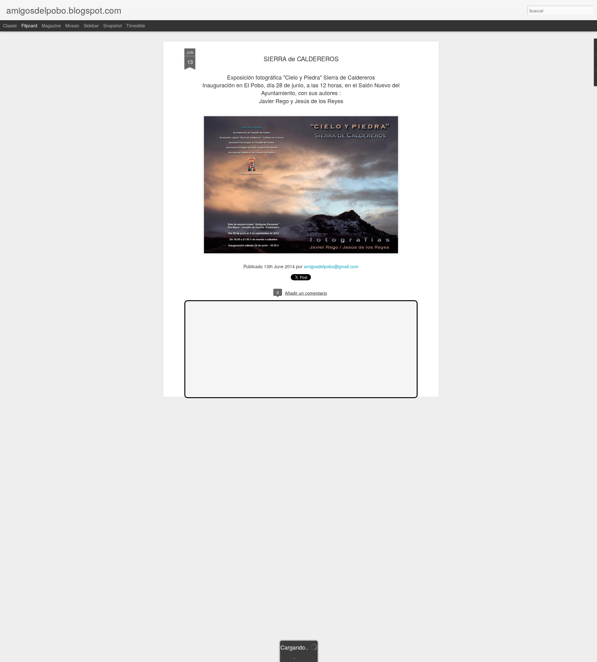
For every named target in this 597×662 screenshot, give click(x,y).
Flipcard (29, 25)
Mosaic (72, 25)
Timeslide (135, 25)
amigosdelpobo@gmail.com (331, 266)
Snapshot (112, 25)
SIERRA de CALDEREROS (301, 58)
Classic (10, 25)
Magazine (51, 25)
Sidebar (91, 25)
